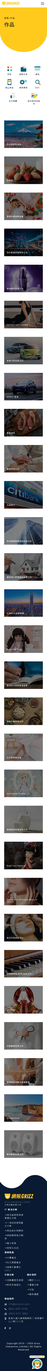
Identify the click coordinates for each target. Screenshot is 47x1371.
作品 (31, 1289)
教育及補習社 (14, 1285)
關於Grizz (34, 1280)
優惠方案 (34, 1285)
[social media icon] (5, 1328)
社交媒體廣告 (14, 1262)
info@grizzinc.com (19, 1304)
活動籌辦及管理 (15, 1280)
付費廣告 (11, 1258)
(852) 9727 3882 (18, 1313)
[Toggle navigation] (42, 3)
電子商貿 (11, 1243)
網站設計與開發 (15, 1230)
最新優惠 (34, 1294)
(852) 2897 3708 (18, 1309)
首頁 (6, 18)
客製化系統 (13, 1248)
